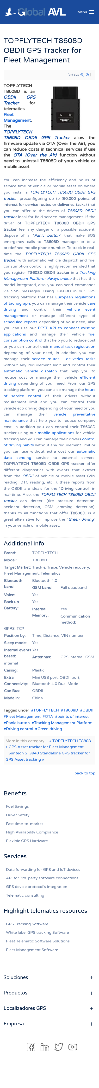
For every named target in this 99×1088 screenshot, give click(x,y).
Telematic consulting (25, 895)
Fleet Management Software (32, 949)
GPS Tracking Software (27, 924)
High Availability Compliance (32, 832)
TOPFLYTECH (46, 710)
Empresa (14, 1024)
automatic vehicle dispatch (30, 371)
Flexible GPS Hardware (27, 841)
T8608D (70, 710)
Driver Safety (18, 815)
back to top (84, 773)
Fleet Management (23, 716)
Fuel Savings (17, 806)
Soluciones (16, 978)
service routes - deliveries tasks (63, 358)
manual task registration (72, 346)
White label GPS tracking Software (37, 932)
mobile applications (56, 432)
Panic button (18, 722)
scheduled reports (20, 322)
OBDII (87, 710)
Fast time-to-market (24, 823)
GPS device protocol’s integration (36, 886)
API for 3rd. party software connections (42, 878)
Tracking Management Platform (63, 722)
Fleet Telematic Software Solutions (38, 941)
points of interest (73, 716)
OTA (49, 716)
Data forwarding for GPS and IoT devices (43, 869)
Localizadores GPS (25, 1008)
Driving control (19, 728)
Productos (15, 993)
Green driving (49, 728)
